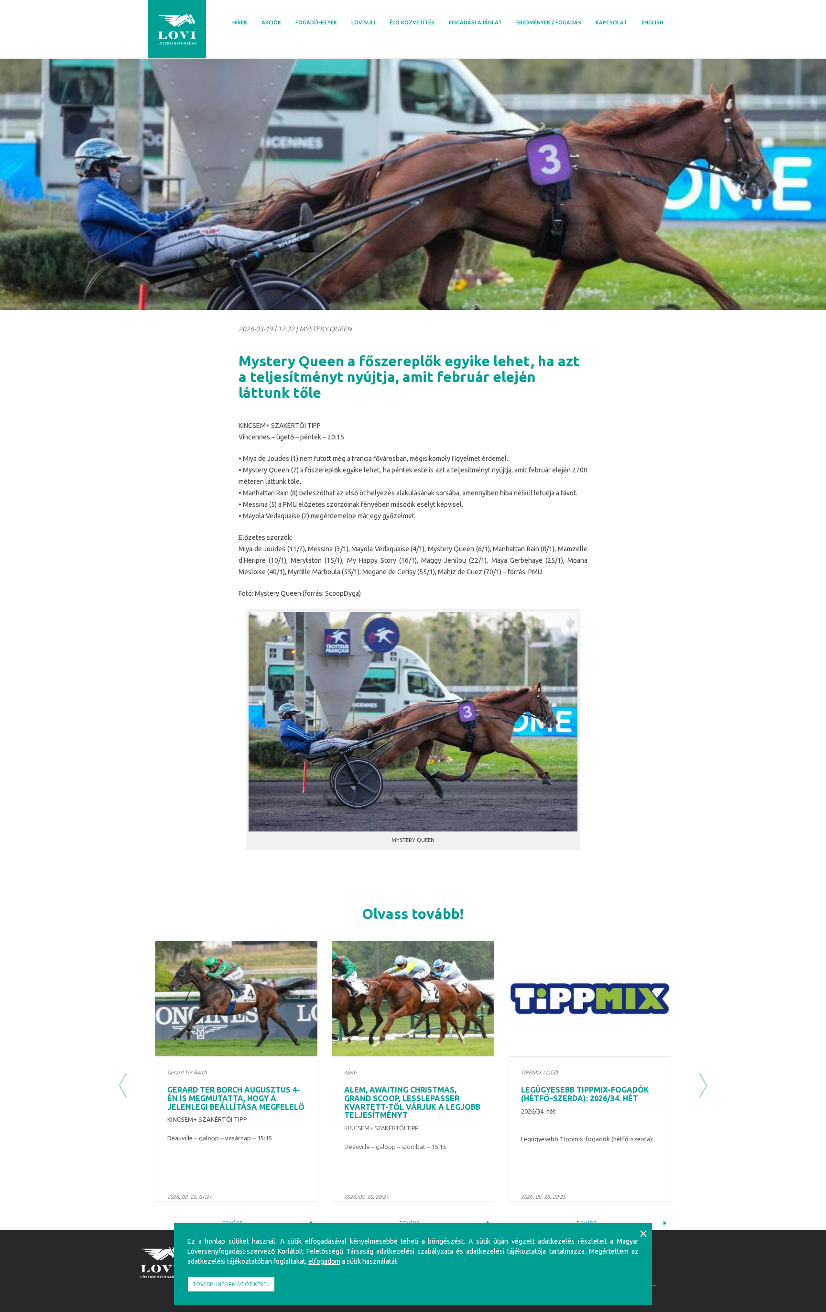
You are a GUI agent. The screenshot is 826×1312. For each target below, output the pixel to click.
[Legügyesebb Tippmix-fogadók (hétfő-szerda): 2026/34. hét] (590, 998)
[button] (123, 1086)
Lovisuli (363, 22)
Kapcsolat (611, 22)
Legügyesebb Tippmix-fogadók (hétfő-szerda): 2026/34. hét (585, 1094)
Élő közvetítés (412, 22)
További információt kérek (231, 1284)
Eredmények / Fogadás (548, 22)
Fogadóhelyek (316, 22)
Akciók (271, 22)
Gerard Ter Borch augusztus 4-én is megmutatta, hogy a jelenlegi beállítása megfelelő (235, 1098)
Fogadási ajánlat (475, 22)
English (652, 22)
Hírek (239, 22)
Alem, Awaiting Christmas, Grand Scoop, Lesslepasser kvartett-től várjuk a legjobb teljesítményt (412, 1102)
